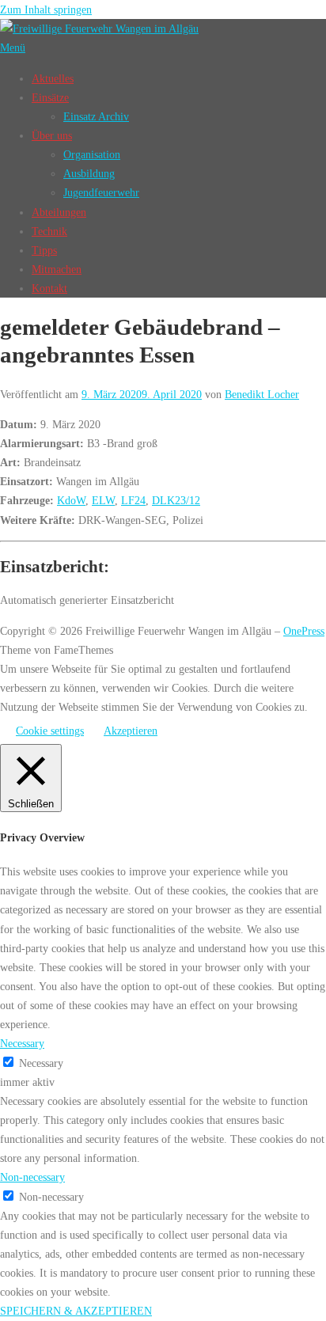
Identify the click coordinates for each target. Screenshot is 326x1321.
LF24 (133, 500)
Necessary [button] (22, 1043)
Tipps (44, 250)
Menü (12, 47)
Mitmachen (57, 269)
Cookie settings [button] (50, 730)
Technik (49, 231)
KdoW (71, 500)
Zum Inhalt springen (46, 9)
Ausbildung (89, 173)
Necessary (41, 1063)
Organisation (91, 154)
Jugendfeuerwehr (101, 192)
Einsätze (50, 97)
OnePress (303, 630)
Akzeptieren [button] (130, 730)
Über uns (52, 135)
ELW (103, 500)
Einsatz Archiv (96, 116)
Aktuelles (53, 78)
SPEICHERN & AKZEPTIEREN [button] (76, 1310)
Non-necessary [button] (32, 1177)
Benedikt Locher (262, 394)
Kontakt (49, 288)
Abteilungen (59, 212)
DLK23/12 (176, 500)
